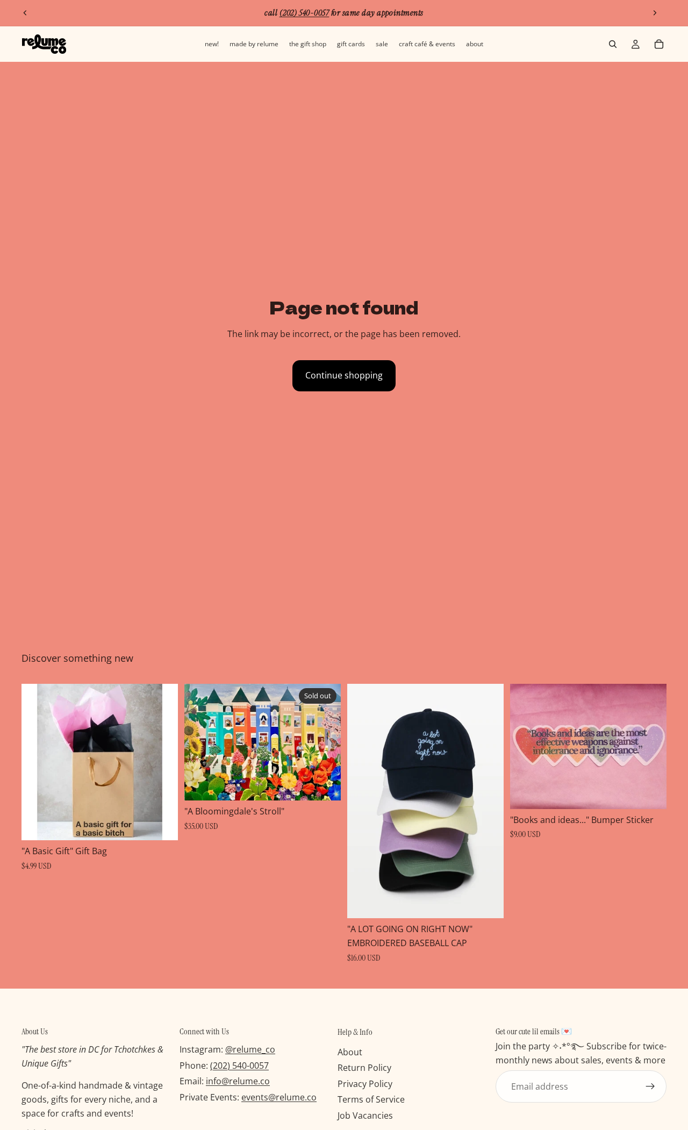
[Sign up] (650, 1086)
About (350, 1051)
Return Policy (364, 1068)
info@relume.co (238, 1081)
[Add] (161, 823)
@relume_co (250, 1049)
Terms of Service (371, 1099)
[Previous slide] (25, 13)
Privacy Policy (365, 1084)
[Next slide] (654, 13)
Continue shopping (344, 375)
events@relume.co (279, 1097)
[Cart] (659, 44)
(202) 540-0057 (239, 1065)
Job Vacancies (365, 1115)
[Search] (613, 44)
